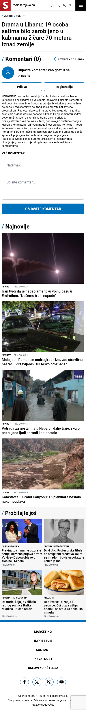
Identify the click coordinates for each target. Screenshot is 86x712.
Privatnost (43, 659)
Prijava (22, 87)
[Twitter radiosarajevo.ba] (36, 682)
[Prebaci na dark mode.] (52, 5)
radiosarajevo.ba (57, 695)
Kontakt (43, 650)
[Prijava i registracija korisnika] (64, 5)
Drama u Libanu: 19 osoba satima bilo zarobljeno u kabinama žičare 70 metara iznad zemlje (37, 34)
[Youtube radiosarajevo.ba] (61, 682)
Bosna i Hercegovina (56, 546)
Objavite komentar (43, 208)
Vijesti (8, 16)
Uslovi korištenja (43, 668)
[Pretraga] (58, 5)
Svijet (20, 16)
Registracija (64, 87)
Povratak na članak (71, 59)
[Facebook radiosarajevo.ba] (24, 682)
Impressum (43, 640)
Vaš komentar (13, 153)
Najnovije (17, 226)
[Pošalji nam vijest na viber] (49, 682)
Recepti (49, 597)
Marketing (43, 631)
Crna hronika (10, 546)
